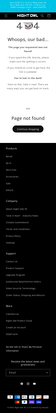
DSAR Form (12, 334)
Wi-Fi (8, 163)
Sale (8, 183)
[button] (6, 15)
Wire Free (11, 169)
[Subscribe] (46, 372)
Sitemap (10, 242)
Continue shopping (28, 129)
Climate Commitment (17, 222)
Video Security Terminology (21, 288)
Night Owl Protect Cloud (19, 320)
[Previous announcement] (5, 6)
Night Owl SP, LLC (22, 407)
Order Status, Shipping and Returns (25, 295)
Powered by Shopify (40, 407)
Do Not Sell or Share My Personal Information (24, 348)
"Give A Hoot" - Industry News (22, 215)
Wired (9, 156)
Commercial (12, 314)
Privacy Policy (13, 236)
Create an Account (16, 327)
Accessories (12, 176)
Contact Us (12, 261)
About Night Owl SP (16, 209)
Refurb (9, 190)
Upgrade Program (15, 274)
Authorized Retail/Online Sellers (23, 281)
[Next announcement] (50, 6)
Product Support (15, 268)
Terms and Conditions (18, 229)
